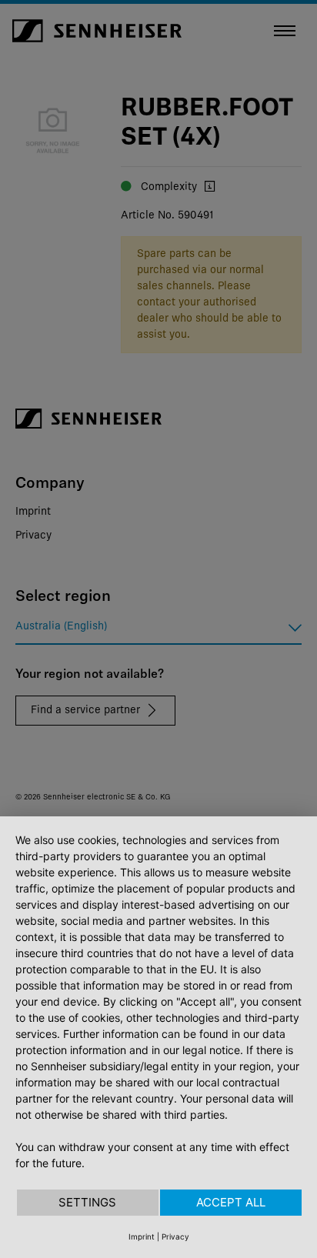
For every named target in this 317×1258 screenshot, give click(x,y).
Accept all (230, 1202)
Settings (87, 1202)
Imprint (141, 1236)
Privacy (175, 1236)
